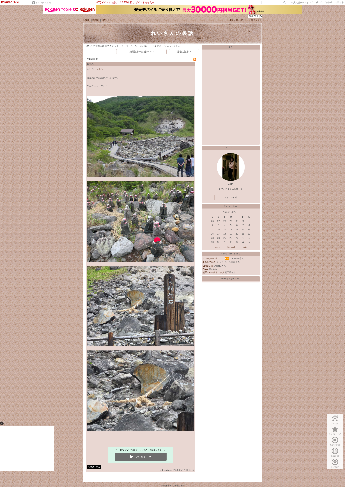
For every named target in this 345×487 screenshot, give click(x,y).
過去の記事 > (184, 51)
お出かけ (101, 69)
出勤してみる (209, 262)
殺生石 (90, 64)
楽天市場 (339, 2)
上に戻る (335, 467)
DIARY (96, 20)
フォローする (334, 434)
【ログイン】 (255, 20)
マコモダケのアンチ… (213, 258)
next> (244, 247)
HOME (86, 20)
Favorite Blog (231, 253)
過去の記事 (335, 445)
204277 (253, 16)
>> (302, 2)
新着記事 (335, 456)
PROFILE (107, 20)
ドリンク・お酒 (43, 2)
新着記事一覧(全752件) (141, 51)
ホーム (335, 423)
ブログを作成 (325, 2)
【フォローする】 (238, 20)
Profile (231, 148)
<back (217, 247)
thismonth (231, 247)
